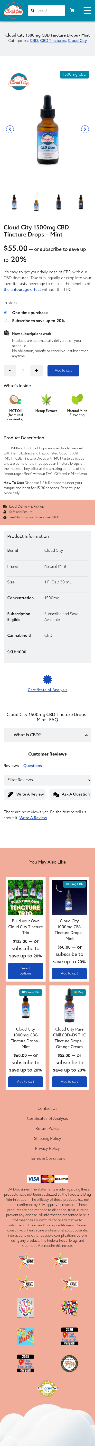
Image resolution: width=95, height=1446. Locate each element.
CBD (34, 41)
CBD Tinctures (53, 41)
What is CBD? (27, 735)
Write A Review (30, 795)
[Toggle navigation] (87, 11)
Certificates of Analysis (47, 1119)
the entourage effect (22, 290)
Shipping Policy (47, 1139)
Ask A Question (76, 795)
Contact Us (47, 1109)
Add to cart (63, 371)
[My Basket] (72, 11)
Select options (26, 971)
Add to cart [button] (69, 973)
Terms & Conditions (47, 1159)
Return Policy (47, 1129)
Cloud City (77, 41)
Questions (32, 766)
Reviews (11, 766)
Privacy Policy (47, 1149)
